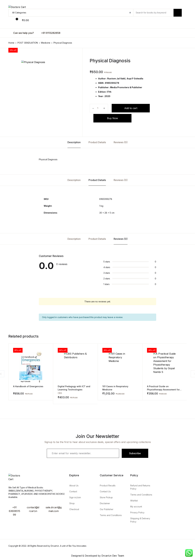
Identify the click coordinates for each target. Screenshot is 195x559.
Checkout (74, 509)
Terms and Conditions (111, 515)
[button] (12, 20)
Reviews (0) (121, 142)
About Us (73, 485)
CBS (60, 393)
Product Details (97, 142)
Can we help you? (23, 32)
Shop (72, 503)
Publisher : (104, 87)
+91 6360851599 (14, 511)
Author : (102, 78)
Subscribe (135, 453)
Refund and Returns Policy (140, 487)
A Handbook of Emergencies (28, 386)
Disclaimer (105, 503)
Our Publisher (106, 509)
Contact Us (105, 491)
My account (136, 506)
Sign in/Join (75, 497)
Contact (73, 491)
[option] (44, 94)
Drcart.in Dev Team (112, 555)
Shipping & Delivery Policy (140, 520)
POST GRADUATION (28, 42)
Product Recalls (107, 485)
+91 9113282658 (50, 32)
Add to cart (130, 108)
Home (11, 42)
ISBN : (101, 83)
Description (74, 142)
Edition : (102, 91)
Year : (101, 96)
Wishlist (134, 500)
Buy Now (112, 118)
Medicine (45, 42)
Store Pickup (106, 497)
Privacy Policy (137, 512)
